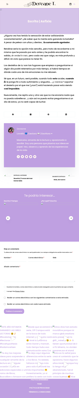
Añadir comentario (12, 267)
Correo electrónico (36, 258)
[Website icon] (22, 156)
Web (54, 258)
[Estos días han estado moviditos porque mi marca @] (66, 338)
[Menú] (7, 4)
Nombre (7, 258)
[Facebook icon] (18, 156)
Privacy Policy (19, 291)
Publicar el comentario (14, 311)
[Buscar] (74, 4)
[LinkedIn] (66, 114)
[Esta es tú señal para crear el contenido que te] (66, 364)
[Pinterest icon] (34, 156)
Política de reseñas (39, 380)
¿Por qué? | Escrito (49, 201)
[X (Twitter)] (31, 114)
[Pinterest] (48, 114)
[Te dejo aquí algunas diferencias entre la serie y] (39, 364)
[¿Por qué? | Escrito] (58, 220)
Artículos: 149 (21, 162)
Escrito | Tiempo (11, 201)
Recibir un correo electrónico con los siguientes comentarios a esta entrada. (38, 298)
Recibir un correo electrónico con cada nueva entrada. (29, 304)
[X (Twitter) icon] (26, 156)
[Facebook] (13, 114)
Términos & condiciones (39, 392)
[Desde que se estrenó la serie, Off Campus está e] (39, 338)
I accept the (15, 291)
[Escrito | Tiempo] (21, 220)
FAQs (39, 384)
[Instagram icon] (30, 156)
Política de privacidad (39, 388)
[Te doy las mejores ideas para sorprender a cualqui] (13, 364)
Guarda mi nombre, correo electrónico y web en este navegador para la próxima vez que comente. (40, 287)
